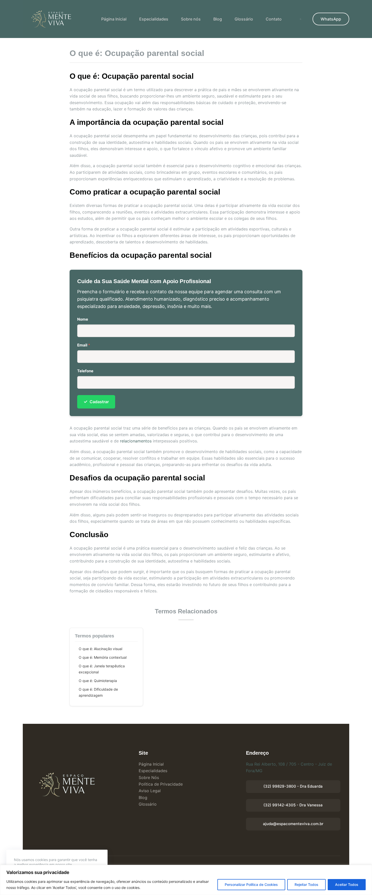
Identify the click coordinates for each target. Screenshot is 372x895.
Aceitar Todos (346, 884)
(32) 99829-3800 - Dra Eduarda (293, 786)
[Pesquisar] (300, 19)
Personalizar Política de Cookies (251, 884)
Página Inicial (114, 19)
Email (83, 345)
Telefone (85, 370)
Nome (82, 319)
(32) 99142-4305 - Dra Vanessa (293, 805)
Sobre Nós (149, 777)
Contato (274, 19)
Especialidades (153, 19)
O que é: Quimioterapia (98, 680)
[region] (186, 880)
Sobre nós (191, 19)
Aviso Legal (150, 790)
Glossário (244, 19)
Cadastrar (96, 401)
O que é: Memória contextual (103, 657)
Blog (217, 19)
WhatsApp (331, 19)
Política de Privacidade (161, 784)
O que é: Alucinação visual (100, 649)
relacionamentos (136, 440)
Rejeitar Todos (306, 884)
